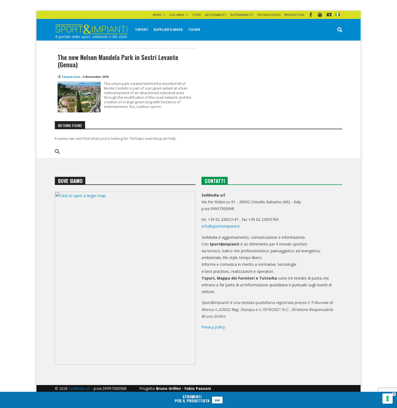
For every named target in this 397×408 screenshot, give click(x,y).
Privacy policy (213, 327)
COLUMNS (176, 14)
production (294, 14)
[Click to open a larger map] (125, 278)
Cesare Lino (71, 77)
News (157, 14)
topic (196, 14)
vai (217, 399)
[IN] (320, 15)
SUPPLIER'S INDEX (168, 29)
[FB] (311, 15)
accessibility (216, 14)
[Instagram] (329, 15)
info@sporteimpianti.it (220, 226)
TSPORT (141, 29)
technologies (269, 14)
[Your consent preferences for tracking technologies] (387, 398)
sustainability (241, 14)
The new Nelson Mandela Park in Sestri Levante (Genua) (118, 61)
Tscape (194, 29)
